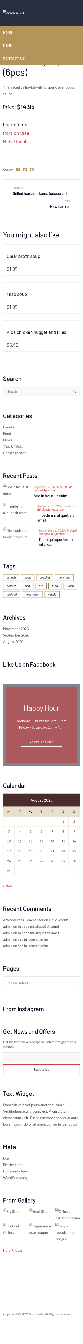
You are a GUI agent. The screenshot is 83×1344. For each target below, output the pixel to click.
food (55, 586)
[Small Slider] (41, 1211)
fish (41, 586)
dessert (11, 586)
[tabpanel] (41, 152)
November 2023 (16, 628)
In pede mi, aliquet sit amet (55, 517)
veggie (52, 594)
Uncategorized (14, 453)
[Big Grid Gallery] (15, 1229)
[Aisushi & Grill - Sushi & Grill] (13, 13)
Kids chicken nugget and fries (36, 332)
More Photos (13, 1250)
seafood (12, 594)
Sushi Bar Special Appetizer (53, 488)
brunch (11, 577)
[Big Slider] (15, 1211)
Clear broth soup (23, 256)
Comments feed (15, 1171)
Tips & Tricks (13, 446)
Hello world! (58, 920)
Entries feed (13, 1164)
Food (7, 433)
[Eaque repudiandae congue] (67, 1232)
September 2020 (16, 635)
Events (8, 427)
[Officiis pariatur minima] (67, 1214)
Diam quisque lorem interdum (56, 542)
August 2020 (13, 641)
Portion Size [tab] (16, 133)
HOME (7, 32)
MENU (7, 45)
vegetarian (32, 594)
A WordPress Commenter (23, 920)
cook (28, 577)
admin (7, 926)
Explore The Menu (42, 742)
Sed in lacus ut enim (50, 495)
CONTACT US (14, 58)
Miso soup (17, 294)
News (7, 440)
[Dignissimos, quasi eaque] (41, 1229)
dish (27, 586)
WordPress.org (15, 1177)
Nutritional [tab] (14, 141)
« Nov (7, 886)
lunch (70, 586)
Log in (7, 1158)
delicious (64, 577)
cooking (45, 577)
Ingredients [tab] (15, 124)
